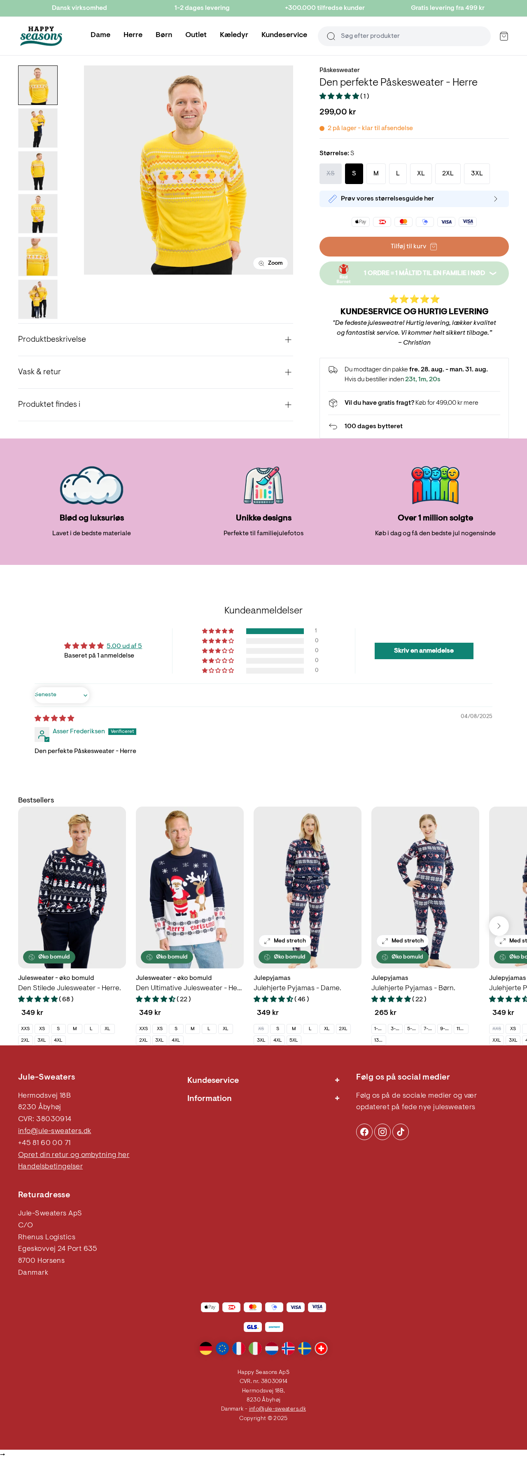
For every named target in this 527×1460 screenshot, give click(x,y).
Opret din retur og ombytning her (73, 1155)
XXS (25, 1028)
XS (42, 1028)
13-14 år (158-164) (380, 1040)
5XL (293, 1040)
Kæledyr (234, 35)
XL (107, 1028)
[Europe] (222, 1348)
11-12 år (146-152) (462, 1028)
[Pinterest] (382, 1132)
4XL (58, 1040)
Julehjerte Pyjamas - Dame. (297, 988)
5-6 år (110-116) (413, 1028)
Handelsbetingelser (50, 1167)
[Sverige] (304, 1348)
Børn (164, 35)
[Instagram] (364, 1132)
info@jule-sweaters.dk (54, 1131)
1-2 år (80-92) (380, 1028)
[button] (339, 96)
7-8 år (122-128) (429, 1028)
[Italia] (255, 1348)
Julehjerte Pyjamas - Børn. (413, 988)
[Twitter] (400, 1132)
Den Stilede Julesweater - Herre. (69, 988)
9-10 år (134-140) (446, 1028)
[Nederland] (271, 1348)
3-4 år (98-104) (396, 1028)
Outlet (196, 35)
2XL (25, 1040)
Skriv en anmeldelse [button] (424, 651)
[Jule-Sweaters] (41, 36)
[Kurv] (504, 36)
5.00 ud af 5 (124, 646)
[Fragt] (414, 403)
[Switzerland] (321, 1348)
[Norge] (288, 1348)
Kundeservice (284, 35)
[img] (54, 719)
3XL (41, 1040)
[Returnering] (414, 426)
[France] (238, 1348)
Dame (100, 35)
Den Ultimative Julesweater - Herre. (190, 988)
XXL (496, 1040)
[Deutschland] (205, 1348)
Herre (133, 35)
